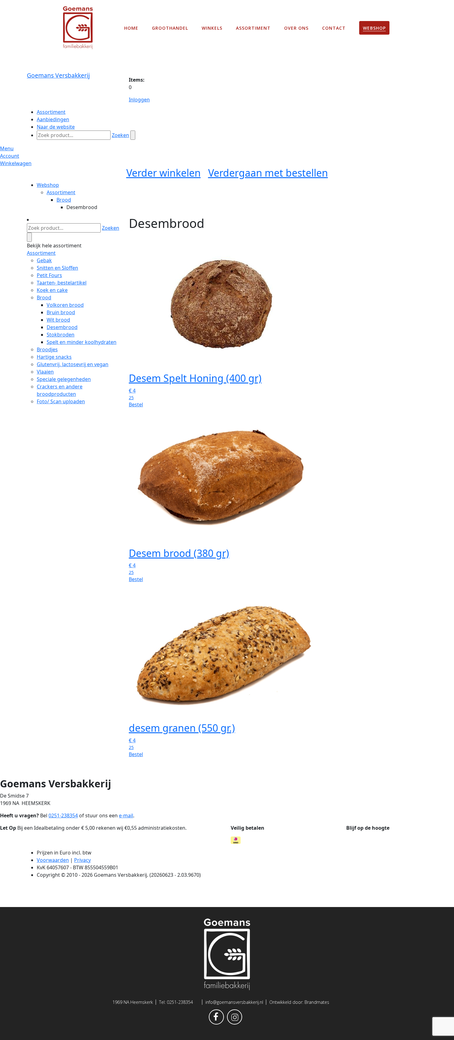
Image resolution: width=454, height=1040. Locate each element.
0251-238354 (180, 1002)
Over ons (296, 28)
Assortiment (253, 28)
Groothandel (170, 28)
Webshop (374, 28)
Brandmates (317, 1002)
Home (131, 28)
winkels (212, 28)
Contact (334, 28)
